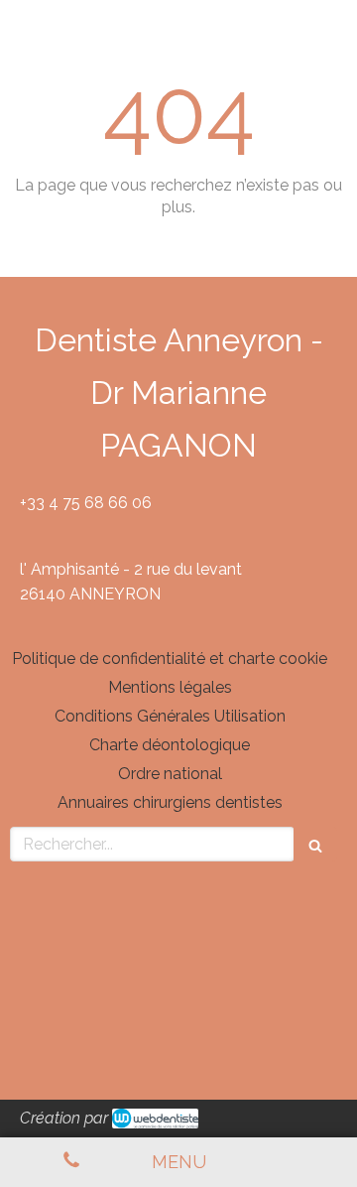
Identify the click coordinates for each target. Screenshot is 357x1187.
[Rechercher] (315, 844)
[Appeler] (71, 1162)
